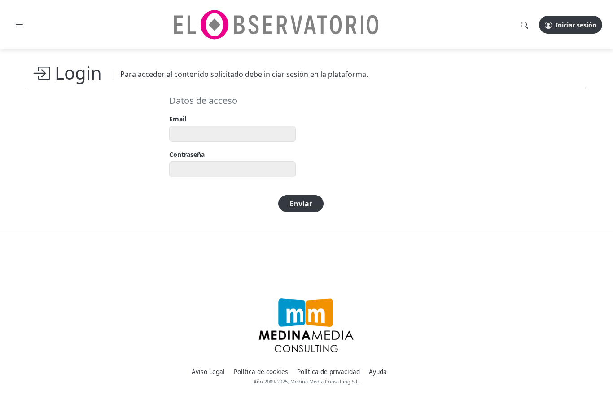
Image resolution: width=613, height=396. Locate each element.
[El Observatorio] (276, 24)
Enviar (300, 204)
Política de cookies (261, 371)
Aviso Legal (208, 371)
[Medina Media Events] (306, 325)
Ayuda (378, 371)
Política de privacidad (328, 371)
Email (177, 119)
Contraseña (187, 154)
